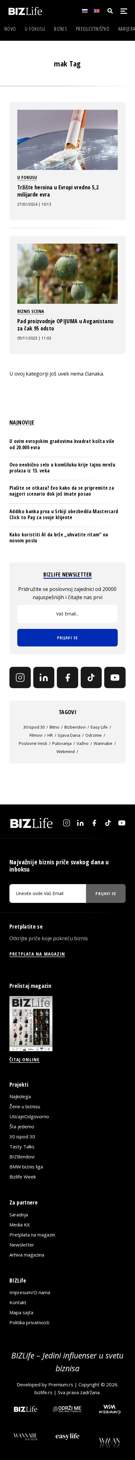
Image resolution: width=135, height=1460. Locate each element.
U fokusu (35, 28)
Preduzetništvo (93, 28)
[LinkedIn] (44, 677)
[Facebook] (67, 677)
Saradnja (18, 1214)
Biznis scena (30, 311)
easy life (99, 727)
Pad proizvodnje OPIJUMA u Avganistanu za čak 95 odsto (65, 324)
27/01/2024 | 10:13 (34, 204)
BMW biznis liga (26, 1166)
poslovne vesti (33, 743)
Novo (10, 28)
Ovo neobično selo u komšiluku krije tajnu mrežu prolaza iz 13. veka (62, 467)
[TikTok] (91, 677)
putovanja (62, 743)
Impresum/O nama (29, 1292)
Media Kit (19, 1224)
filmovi (36, 735)
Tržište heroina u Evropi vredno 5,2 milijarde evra (58, 190)
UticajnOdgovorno (29, 1116)
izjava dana (69, 735)
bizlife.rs (43, 1392)
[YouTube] (115, 677)
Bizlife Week (22, 1176)
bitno (54, 727)
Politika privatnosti (29, 1322)
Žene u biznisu (24, 1106)
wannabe (103, 743)
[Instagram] (20, 677)
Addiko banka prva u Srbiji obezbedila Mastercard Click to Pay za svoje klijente (63, 514)
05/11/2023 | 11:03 (34, 338)
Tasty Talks (22, 1146)
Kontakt (17, 1302)
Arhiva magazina (26, 1255)
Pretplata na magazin (32, 1234)
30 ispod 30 (34, 727)
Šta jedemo (21, 1126)
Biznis (60, 28)
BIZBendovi (22, 1156)
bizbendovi (75, 727)
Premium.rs (60, 1384)
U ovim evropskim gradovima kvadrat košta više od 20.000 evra (61, 444)
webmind (66, 751)
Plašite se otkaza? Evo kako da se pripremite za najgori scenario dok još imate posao (61, 490)
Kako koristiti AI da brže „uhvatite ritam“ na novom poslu (58, 537)
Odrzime (93, 735)
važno (83, 743)
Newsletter (21, 1244)
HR (50, 735)
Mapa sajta (21, 1312)
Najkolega (20, 1096)
